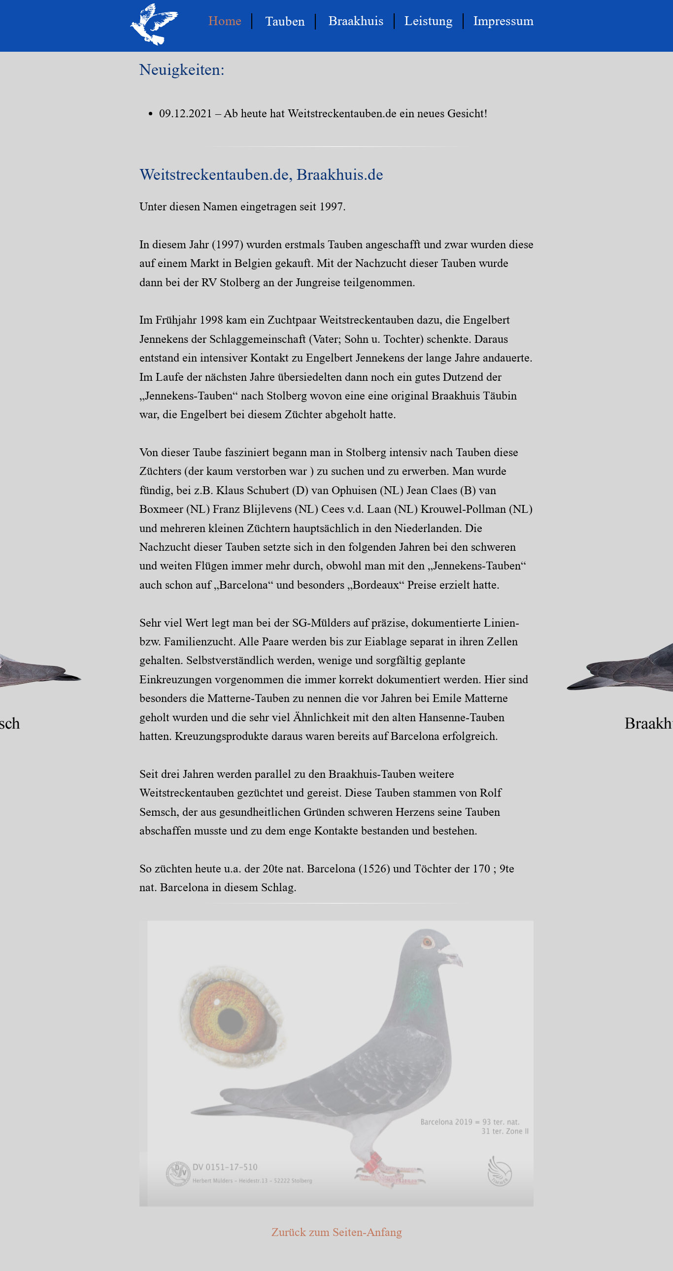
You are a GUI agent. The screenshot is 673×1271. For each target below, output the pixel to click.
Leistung (428, 21)
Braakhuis (356, 21)
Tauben (285, 21)
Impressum (503, 21)
